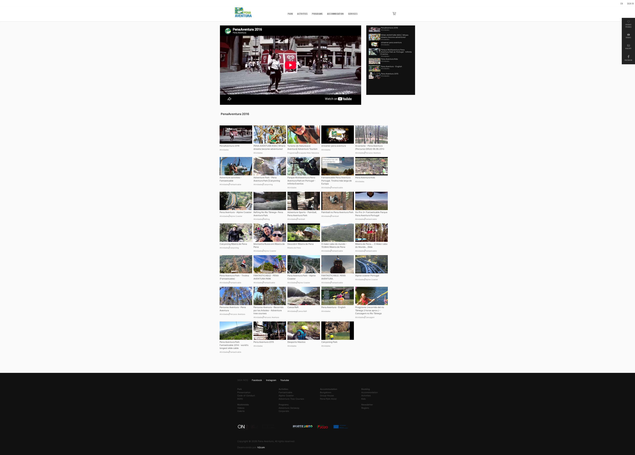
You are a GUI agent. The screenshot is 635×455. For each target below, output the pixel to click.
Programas (292, 153)
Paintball (301, 219)
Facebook (628, 60)
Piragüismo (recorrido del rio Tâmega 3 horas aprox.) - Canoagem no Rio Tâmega (369, 310)
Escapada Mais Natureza (308, 153)
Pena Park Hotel (328, 398)
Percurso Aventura (373, 153)
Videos (628, 37)
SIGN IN (630, 3)
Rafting (267, 219)
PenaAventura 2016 (389, 28)
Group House (327, 395)
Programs (317, 13)
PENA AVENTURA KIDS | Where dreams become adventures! (394, 36)
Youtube (284, 380)
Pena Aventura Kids (389, 59)
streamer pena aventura (391, 42)
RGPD (240, 399)
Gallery (628, 48)
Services (353, 13)
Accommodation (335, 13)
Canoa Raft (293, 307)
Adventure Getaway (289, 408)
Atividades (385, 30)
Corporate (284, 411)
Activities (302, 13)
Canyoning (268, 184)
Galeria (240, 411)
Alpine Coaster (236, 216)
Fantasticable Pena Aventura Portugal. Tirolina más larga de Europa (336, 180)
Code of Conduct (246, 395)
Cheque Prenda (628, 25)
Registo (365, 408)
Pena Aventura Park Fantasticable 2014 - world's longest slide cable (234, 345)
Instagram (271, 380)
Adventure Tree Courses (291, 398)
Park (290, 13)
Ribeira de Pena (294, 248)
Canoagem (370, 317)
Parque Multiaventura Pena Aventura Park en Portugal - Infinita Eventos (396, 52)
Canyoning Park (329, 342)
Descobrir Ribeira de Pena (300, 244)
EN (621, 3)
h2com (261, 447)
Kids (363, 398)
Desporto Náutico (296, 342)
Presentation (244, 392)
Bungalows (325, 392)
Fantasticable (235, 184)
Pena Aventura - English (391, 66)
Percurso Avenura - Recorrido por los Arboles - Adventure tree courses (269, 310)
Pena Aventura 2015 (389, 74)
